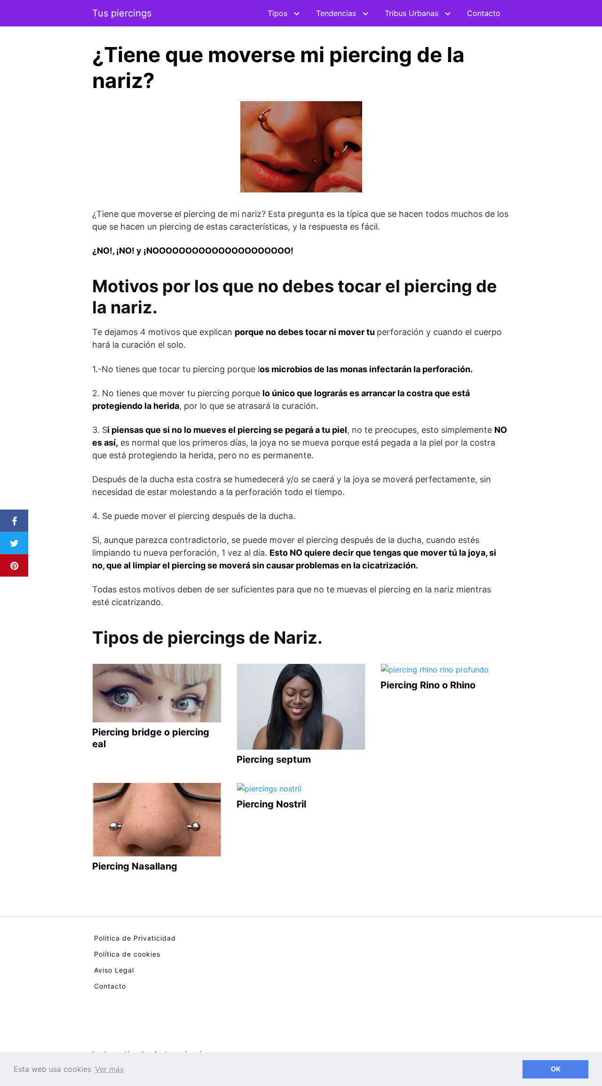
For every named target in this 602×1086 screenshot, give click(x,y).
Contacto (483, 13)
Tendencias (336, 13)
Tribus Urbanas (411, 13)
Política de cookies (127, 954)
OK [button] (556, 1069)
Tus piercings (121, 13)
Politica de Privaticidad (135, 938)
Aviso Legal (114, 970)
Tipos (277, 13)
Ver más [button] (109, 1069)
